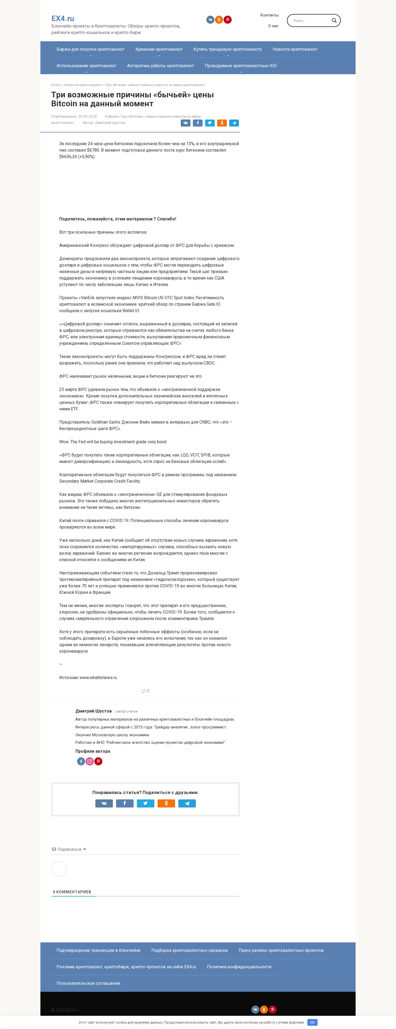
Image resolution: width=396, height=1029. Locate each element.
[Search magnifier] (334, 20)
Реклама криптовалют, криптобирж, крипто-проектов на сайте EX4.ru (126, 966)
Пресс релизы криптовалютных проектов (281, 950)
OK (312, 1022)
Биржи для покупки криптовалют (90, 49)
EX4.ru (62, 18)
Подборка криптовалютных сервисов (189, 950)
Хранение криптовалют (159, 49)
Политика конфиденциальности (239, 966)
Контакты (269, 15)
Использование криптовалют (86, 65)
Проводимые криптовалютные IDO (241, 65)
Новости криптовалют (295, 49)
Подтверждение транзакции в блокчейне (99, 950)
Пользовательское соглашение (88, 983)
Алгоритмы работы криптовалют (160, 65)
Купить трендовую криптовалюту (227, 49)
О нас (273, 25)
